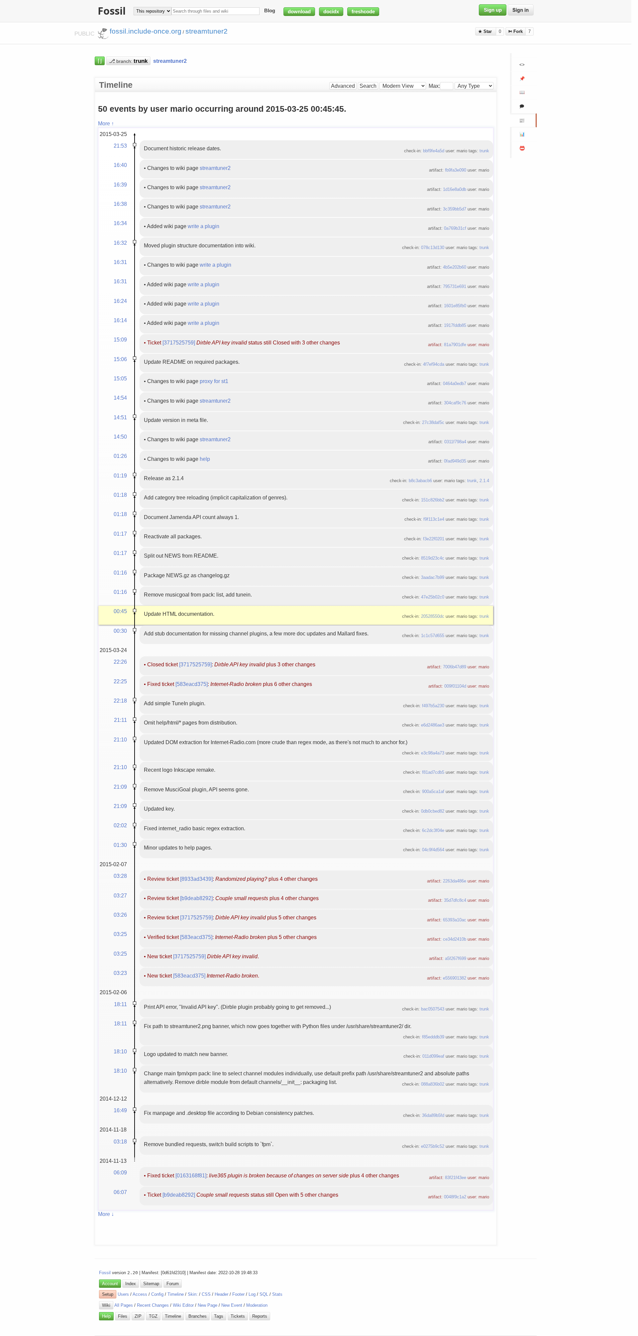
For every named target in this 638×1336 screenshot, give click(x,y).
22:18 (120, 701)
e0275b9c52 (432, 1146)
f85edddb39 (433, 1036)
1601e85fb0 (455, 305)
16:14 (120, 320)
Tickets (238, 1316)
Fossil (105, 1272)
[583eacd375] (191, 684)
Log (252, 1294)
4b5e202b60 (454, 267)
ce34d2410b (454, 939)
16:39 (120, 185)
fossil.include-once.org (145, 31)
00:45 (120, 611)
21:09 (120, 787)
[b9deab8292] (196, 898)
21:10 (120, 739)
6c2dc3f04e (433, 830)
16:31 (120, 262)
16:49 (120, 1110)
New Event (231, 1305)
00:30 (120, 631)
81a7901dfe (455, 344)
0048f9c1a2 (455, 1196)
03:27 (120, 895)
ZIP (138, 1316)
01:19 (120, 475)
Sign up (493, 10)
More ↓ (106, 1214)
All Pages (123, 1305)
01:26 (120, 456)
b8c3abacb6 (420, 480)
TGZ (153, 1316)
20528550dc (432, 616)
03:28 (120, 876)
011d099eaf (433, 1056)
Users (123, 1294)
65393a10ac (454, 919)
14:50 (120, 437)
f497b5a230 (433, 705)
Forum (172, 1283)
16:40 (120, 165)
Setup (107, 1294)
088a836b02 (432, 1084)
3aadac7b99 (432, 577)
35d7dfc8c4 (455, 900)
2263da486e (454, 880)
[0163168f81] (190, 1175)
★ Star (485, 31)
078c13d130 (432, 247)
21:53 (120, 146)
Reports (259, 1316)
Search (368, 86)
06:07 (120, 1192)
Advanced (343, 86)
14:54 (120, 398)
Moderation (256, 1305)
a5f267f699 (455, 958)
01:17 (120, 534)
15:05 (120, 378)
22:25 (120, 681)
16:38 (120, 204)
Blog (269, 11)
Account (110, 1283)
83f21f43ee (455, 1177)
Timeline (175, 1294)
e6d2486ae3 (432, 725)
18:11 (120, 1004)
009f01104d (455, 686)
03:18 (120, 1141)
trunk (484, 150)
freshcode (363, 11)
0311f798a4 (455, 441)
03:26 (120, 915)
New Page (207, 1305)
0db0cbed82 (432, 811)
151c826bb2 (432, 499)
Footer (238, 1294)
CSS (206, 1294)
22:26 (120, 662)
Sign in (520, 10)
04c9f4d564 (433, 849)
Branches (197, 1316)
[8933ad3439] (196, 879)
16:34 (120, 223)
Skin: (193, 1294)
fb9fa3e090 (455, 170)
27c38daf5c (433, 422)
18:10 (120, 1051)
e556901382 (454, 978)
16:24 (120, 301)
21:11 (120, 720)
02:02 (120, 825)
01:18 (120, 495)
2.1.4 (484, 480)
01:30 (120, 845)
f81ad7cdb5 (433, 772)
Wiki (106, 1305)
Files (122, 1316)
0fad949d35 (455, 461)
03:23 (120, 973)
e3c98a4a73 (432, 752)
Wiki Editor (183, 1305)
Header (221, 1294)
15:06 (120, 359)
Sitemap (151, 1283)
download (299, 11)
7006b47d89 (454, 666)
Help (106, 1316)
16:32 (120, 243)
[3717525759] (178, 342)
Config (157, 1294)
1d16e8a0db (454, 189)
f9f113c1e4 (433, 519)
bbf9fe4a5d (433, 150)
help (205, 459)
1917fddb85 (455, 325)
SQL (264, 1294)
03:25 (120, 934)
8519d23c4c (432, 558)
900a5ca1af (433, 791)
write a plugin (203, 226)
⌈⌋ (100, 61)
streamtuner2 (215, 168)
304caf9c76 (455, 402)
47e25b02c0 (432, 597)
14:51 (120, 417)
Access (140, 1294)
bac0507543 (432, 1008)
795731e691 (454, 286)
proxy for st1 (214, 381)
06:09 (120, 1172)
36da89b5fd (433, 1115)
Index (130, 1283)
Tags (218, 1316)
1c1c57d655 (432, 635)
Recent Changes (153, 1305)
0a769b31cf (455, 228)
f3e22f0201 (433, 538)
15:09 (120, 339)
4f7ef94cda (433, 364)
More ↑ (106, 123)
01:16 (120, 573)
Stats (277, 1294)
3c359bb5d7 (454, 208)
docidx (331, 11)
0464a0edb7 (454, 383)
